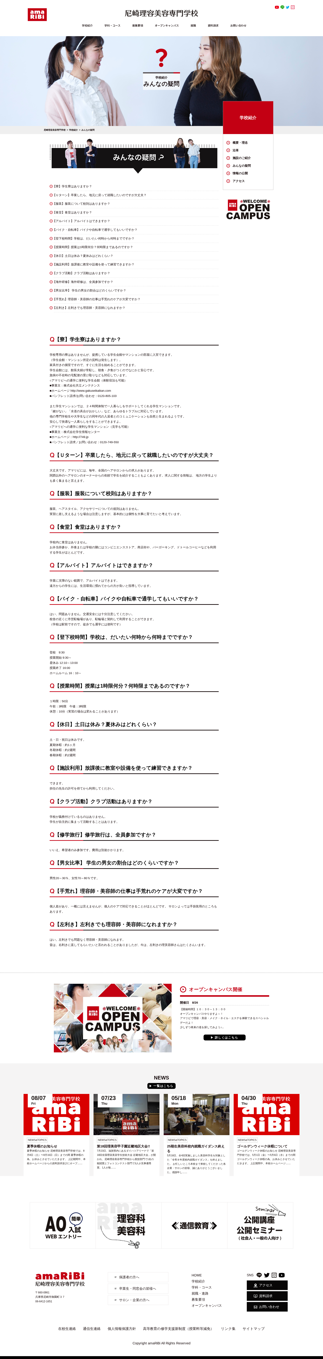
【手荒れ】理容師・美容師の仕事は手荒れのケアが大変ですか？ (96, 299)
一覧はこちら (163, 1086)
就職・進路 (200, 1293)
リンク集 (228, 1329)
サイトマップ (254, 1329)
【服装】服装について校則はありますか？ (81, 203)
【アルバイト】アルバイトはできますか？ (81, 221)
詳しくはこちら (226, 1037)
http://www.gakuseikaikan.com (90, 390)
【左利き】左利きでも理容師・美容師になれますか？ (89, 307)
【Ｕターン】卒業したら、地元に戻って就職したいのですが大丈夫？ (100, 195)
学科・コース (112, 25)
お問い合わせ (238, 25)
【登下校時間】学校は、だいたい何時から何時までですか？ (93, 238)
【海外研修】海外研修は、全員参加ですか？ (83, 282)
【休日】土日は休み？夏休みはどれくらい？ (83, 256)
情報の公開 (240, 173)
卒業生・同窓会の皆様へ (137, 1288)
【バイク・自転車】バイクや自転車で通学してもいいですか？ (95, 229)
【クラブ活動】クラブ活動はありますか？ (81, 273)
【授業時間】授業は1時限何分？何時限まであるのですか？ (93, 247)
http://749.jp (80, 437)
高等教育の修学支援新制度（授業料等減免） (178, 1329)
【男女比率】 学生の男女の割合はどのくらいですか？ (89, 290)
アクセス (239, 181)
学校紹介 (87, 25)
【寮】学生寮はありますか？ (72, 186)
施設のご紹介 (242, 158)
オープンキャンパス (167, 25)
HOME (197, 1275)
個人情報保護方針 (122, 1329)
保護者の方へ (129, 1277)
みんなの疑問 (242, 165)
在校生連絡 (67, 1329)
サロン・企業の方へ (134, 1300)
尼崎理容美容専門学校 (55, 130)
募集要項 (137, 25)
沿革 (236, 150)
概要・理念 (240, 142)
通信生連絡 (92, 1329)
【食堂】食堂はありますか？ (72, 212)
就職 (193, 25)
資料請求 (213, 25)
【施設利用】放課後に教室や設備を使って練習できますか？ (93, 264)
